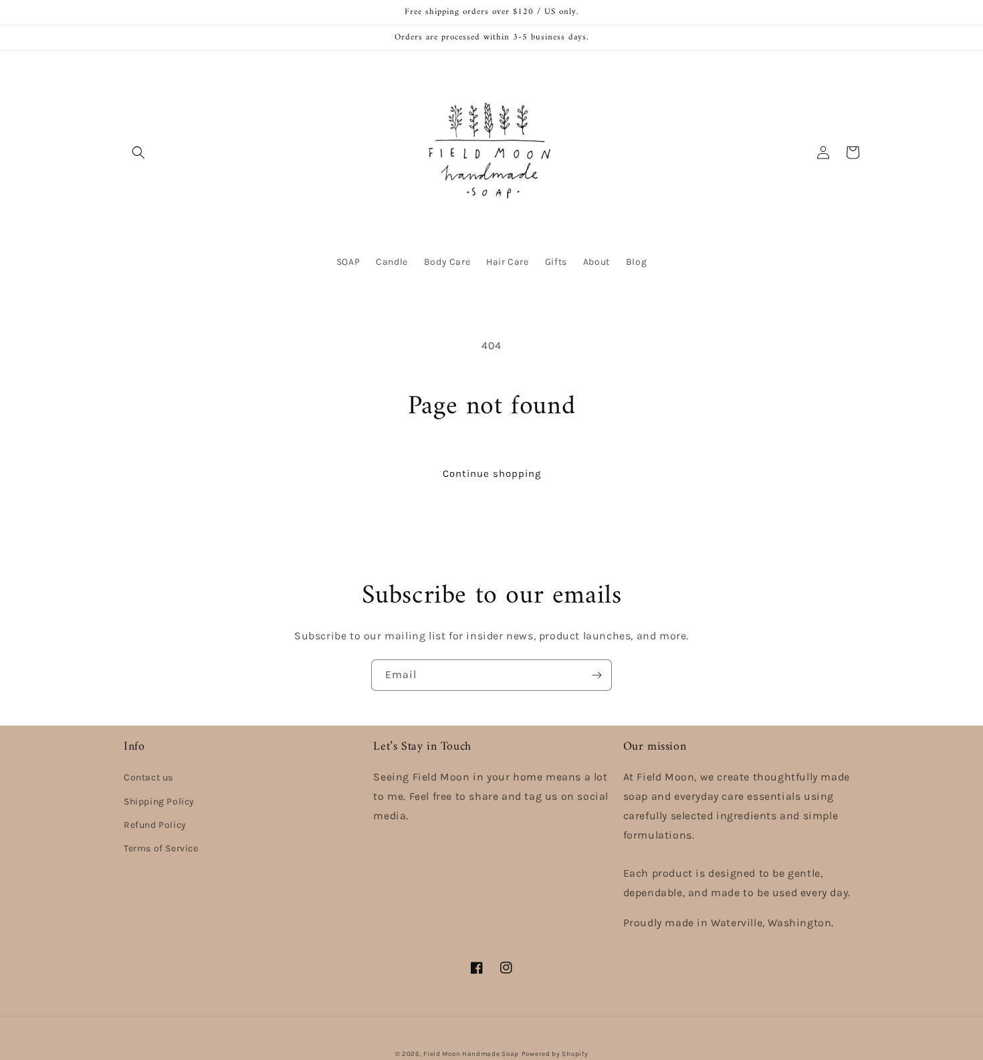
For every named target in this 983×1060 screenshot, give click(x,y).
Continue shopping (492, 473)
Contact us (148, 777)
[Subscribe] (596, 675)
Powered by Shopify (555, 1054)
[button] (138, 152)
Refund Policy (155, 825)
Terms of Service (161, 848)
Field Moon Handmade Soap (471, 1054)
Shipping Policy (159, 801)
